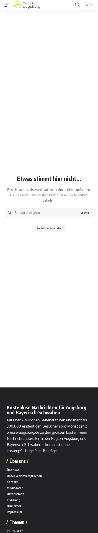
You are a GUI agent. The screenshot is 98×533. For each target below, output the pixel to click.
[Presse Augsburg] (26, 5)
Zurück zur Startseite (49, 228)
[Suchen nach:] (43, 213)
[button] (8, 5)
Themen (17, 522)
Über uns (17, 461)
